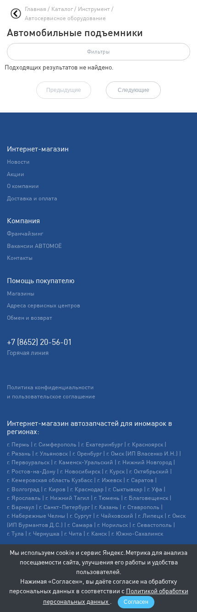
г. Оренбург (87, 453)
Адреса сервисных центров (43, 305)
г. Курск (115, 471)
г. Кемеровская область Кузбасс (50, 480)
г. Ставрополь (141, 507)
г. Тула (15, 533)
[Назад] (15, 13)
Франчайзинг (25, 233)
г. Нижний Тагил (67, 497)
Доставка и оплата (32, 198)
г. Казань (106, 507)
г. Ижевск (109, 480)
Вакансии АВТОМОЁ (34, 245)
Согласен (136, 602)
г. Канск (97, 533)
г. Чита (73, 533)
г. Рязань (19, 453)
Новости (18, 161)
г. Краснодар (87, 489)
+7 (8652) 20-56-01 (39, 342)
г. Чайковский (114, 515)
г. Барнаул (20, 507)
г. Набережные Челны (36, 515)
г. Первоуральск (28, 462)
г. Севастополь (152, 524)
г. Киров (55, 489)
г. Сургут (81, 515)
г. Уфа (154, 489)
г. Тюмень (107, 497)
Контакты (20, 257)
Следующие (133, 90)
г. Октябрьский (149, 471)
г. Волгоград (23, 489)
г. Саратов (139, 480)
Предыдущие (63, 90)
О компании (23, 186)
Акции (15, 174)
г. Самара (80, 524)
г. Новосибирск (80, 471)
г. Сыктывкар (125, 489)
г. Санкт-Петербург (64, 507)
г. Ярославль (24, 497)
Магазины (20, 293)
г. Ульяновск (51, 453)
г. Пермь (18, 444)
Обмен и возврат (29, 317)
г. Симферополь (55, 444)
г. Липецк (150, 515)
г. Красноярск (145, 444)
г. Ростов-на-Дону (31, 471)
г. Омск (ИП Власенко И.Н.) (142, 453)
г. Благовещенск (146, 497)
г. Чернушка (44, 533)
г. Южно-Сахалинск (137, 533)
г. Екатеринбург (102, 444)
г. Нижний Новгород (145, 462)
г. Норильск (112, 524)
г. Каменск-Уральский (83, 462)
